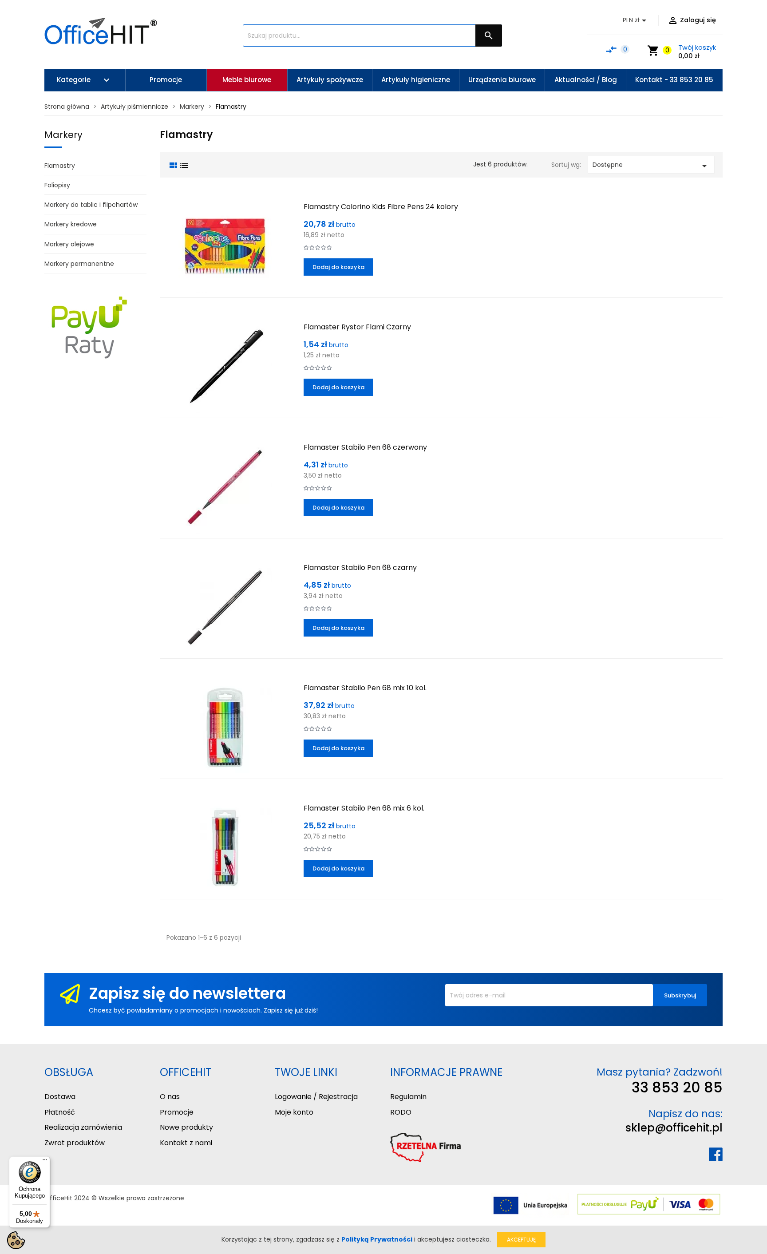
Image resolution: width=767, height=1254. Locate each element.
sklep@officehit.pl (674, 1127)
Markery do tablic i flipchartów (91, 204)
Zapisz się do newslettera (187, 993)
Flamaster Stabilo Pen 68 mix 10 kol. (365, 688)
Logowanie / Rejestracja (316, 1097)
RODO (400, 1112)
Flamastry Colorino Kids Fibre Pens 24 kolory (381, 207)
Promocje (177, 1112)
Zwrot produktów (74, 1143)
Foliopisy (57, 185)
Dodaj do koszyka (338, 267)
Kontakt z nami (186, 1143)
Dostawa (59, 1097)
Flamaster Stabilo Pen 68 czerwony (365, 447)
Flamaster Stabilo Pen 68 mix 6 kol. (364, 808)
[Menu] (45, 1161)
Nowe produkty (186, 1127)
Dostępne (651, 165)
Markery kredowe (70, 224)
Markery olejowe (69, 244)
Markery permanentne (79, 263)
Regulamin (408, 1097)
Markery (63, 134)
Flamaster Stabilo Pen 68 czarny (360, 567)
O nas (170, 1097)
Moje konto (294, 1112)
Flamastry (59, 165)
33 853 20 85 (677, 1087)
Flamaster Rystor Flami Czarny (357, 327)
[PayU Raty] (88, 326)
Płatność (59, 1112)
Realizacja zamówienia (83, 1127)
